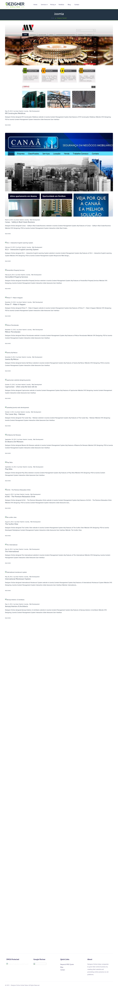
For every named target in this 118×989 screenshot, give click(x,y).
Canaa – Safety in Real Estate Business (20, 222)
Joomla (26, 111)
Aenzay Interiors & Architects (16, 606)
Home (52, 18)
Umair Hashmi (19, 111)
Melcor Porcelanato (12, 332)
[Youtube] (76, 975)
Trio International (12, 551)
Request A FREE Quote (67, 964)
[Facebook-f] (61, 975)
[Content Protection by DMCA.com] (17, 964)
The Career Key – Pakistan (15, 414)
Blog (61, 967)
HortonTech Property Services (16, 277)
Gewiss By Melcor (12, 359)
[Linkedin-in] (66, 975)
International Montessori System (18, 579)
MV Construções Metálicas (15, 113)
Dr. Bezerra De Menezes (14, 441)
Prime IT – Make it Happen (15, 304)
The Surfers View (11, 524)
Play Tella (8, 469)
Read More (8, 125)
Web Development (34, 111)
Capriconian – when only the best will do (21, 387)
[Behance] (71, 975)
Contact (62, 970)
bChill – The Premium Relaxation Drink (20, 496)
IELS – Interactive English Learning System (21, 249)
